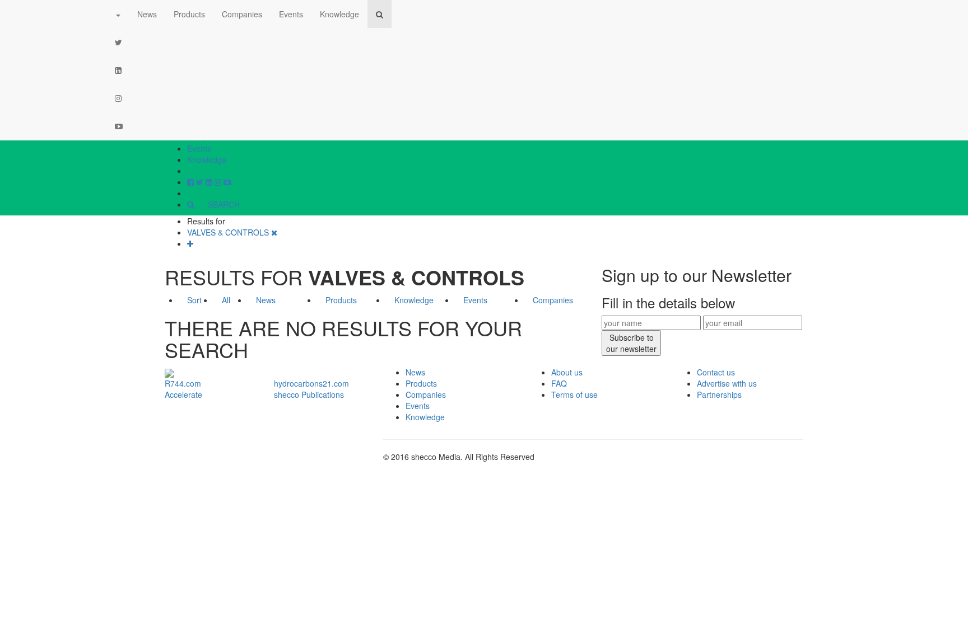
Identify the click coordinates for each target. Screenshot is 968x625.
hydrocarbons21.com (311, 383)
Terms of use (574, 394)
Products (189, 14)
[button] (117, 14)
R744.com (183, 383)
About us (567, 372)
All (226, 300)
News (147, 14)
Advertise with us (727, 383)
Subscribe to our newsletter (631, 343)
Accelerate (183, 394)
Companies (242, 14)
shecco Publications (309, 394)
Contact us (716, 372)
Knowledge (206, 159)
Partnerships (719, 394)
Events (199, 148)
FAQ (559, 383)
